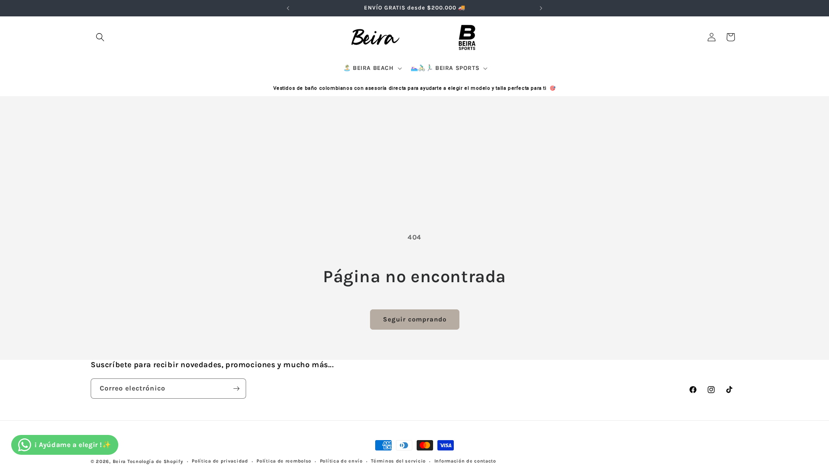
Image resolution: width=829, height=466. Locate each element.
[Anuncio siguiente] (541, 8)
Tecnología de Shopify (155, 461)
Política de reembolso (283, 461)
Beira (119, 461)
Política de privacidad (220, 461)
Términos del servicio (398, 461)
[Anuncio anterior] (287, 8)
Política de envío (341, 461)
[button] (100, 37)
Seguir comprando (414, 319)
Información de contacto (465, 461)
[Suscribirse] (236, 388)
